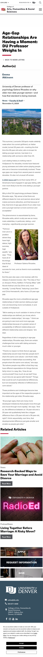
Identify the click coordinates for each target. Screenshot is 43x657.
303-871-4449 (13, 604)
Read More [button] (6, 483)
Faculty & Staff (16, 100)
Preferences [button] (11, 637)
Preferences (21, 652)
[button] (25, 2)
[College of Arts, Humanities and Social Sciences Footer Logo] (21, 589)
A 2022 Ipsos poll (9, 180)
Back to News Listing (15, 60)
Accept (21, 643)
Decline (21, 648)
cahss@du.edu (13, 600)
